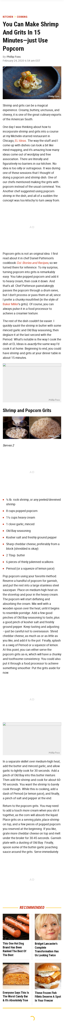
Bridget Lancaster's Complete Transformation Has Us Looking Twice (47, 949)
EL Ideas (20, 141)
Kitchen (8, 16)
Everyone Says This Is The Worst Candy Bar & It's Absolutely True (16, 996)
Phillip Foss (14, 56)
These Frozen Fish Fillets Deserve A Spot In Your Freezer (48, 996)
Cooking (22, 16)
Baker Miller (10, 304)
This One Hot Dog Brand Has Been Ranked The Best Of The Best (14, 949)
